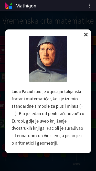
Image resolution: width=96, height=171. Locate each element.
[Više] (90, 5)
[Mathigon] (20, 5)
